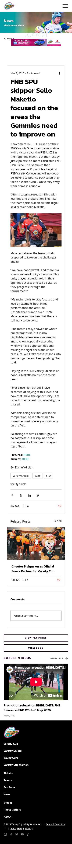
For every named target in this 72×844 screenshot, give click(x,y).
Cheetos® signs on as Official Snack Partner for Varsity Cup (33, 568)
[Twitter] (16, 834)
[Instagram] (5, 834)
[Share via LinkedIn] (29, 495)
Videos (8, 802)
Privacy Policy (17, 828)
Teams (8, 780)
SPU (48, 475)
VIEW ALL (57, 658)
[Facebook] (11, 834)
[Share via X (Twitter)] (20, 495)
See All (58, 521)
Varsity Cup (10, 744)
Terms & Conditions (55, 824)
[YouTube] (22, 834)
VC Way (29, 828)
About (7, 816)
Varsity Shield (21, 475)
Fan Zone (9, 787)
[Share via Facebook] (12, 495)
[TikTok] (28, 834)
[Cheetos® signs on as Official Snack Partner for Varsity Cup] (36, 543)
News (6, 794)
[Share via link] (37, 495)
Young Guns (11, 758)
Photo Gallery (12, 809)
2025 (37, 475)
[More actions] (59, 73)
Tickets (8, 773)
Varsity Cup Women (16, 765)
